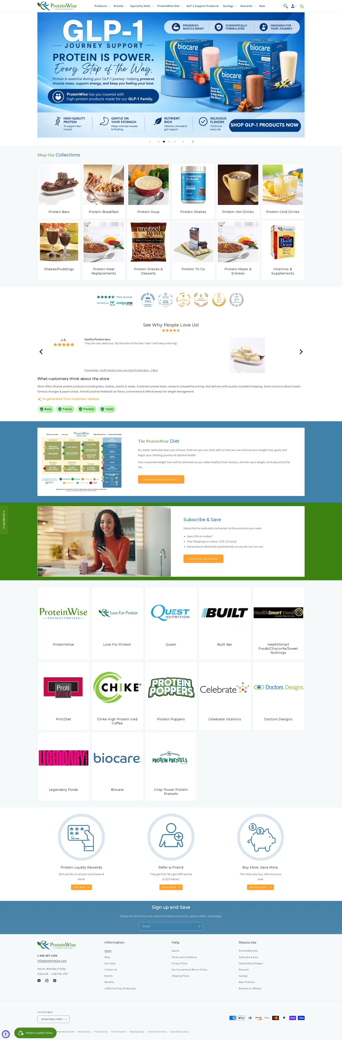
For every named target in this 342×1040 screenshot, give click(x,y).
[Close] (231, 485)
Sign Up (203, 545)
